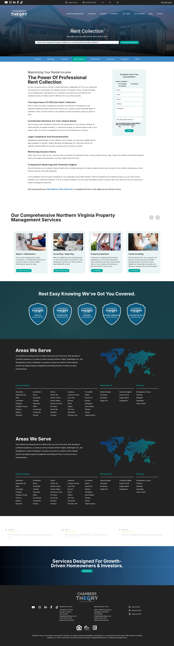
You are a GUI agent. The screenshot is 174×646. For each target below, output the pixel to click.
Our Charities (139, 14)
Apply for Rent (136, 614)
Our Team (126, 14)
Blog (151, 14)
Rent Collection (79, 59)
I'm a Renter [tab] (134, 84)
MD (118, 2)
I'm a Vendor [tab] (122, 86)
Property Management (75, 14)
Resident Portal (90, 2)
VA (102, 2)
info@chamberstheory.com (68, 616)
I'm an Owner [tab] (122, 84)
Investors (114, 14)
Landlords (92, 14)
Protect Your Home (24, 270)
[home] (19, 13)
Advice (137, 59)
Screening (64, 59)
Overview (38, 59)
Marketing (50, 59)
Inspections (125, 59)
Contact (160, 14)
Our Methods (96, 270)
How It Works (133, 270)
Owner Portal (72, 2)
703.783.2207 (166, 2)
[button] (6, 2)
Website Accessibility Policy (118, 637)
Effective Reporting (60, 270)
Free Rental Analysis (129, 42)
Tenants (103, 14)
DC (110, 2)
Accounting (110, 59)
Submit (129, 130)
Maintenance (95, 59)
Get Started (87, 571)
